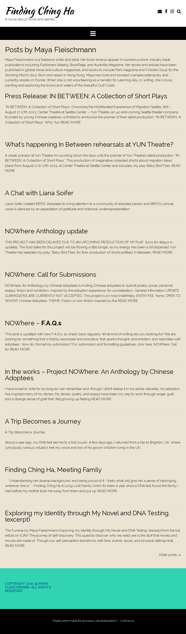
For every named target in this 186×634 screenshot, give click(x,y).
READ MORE (71, 122)
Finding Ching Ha (39, 10)
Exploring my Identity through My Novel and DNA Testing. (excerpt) (87, 516)
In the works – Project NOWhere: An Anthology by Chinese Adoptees (89, 375)
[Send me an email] (160, 11)
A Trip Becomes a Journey (43, 421)
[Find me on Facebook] (166, 11)
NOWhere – (33, 323)
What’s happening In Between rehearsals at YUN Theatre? (89, 144)
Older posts (170, 555)
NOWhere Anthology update (46, 231)
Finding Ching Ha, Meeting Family (53, 470)
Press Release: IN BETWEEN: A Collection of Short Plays (86, 96)
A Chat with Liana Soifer (39, 193)
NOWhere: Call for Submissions (50, 274)
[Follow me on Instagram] (172, 11)
